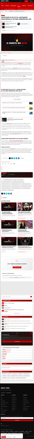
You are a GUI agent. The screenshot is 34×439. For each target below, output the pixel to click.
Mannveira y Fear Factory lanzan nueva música (7, 9)
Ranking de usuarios (26, 402)
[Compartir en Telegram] (16, 158)
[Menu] (1, 3)
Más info (5, 435)
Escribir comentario (17, 267)
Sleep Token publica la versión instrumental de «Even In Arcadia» (25, 212)
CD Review (19, 6)
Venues (2, 408)
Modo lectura (5, 158)
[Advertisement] (17, 289)
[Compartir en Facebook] (12, 158)
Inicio (2, 5)
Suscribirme (17, 341)
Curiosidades (13, 5)
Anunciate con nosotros (26, 406)
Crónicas (24, 5)
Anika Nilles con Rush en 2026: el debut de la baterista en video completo (23, 230)
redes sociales (20, 373)
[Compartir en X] (10, 158)
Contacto (24, 404)
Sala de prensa (3, 404)
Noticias (7, 5)
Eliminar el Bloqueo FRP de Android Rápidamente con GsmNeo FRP (9, 247)
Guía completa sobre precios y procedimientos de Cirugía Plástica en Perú (7, 213)
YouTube (8, 375)
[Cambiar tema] (20, 1)
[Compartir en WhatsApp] (14, 158)
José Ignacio (4, 30)
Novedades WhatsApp (14, 375)
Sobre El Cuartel (25, 408)
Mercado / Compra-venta (4, 402)
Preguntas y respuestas (4, 406)
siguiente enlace (9, 123)
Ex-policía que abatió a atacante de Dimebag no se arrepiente (23, 9)
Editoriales (14, 408)
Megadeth (20, 375)
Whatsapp (9, 373)
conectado (11, 275)
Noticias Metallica (26, 373)
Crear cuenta (25, 397)
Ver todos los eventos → (17, 313)
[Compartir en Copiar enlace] (19, 158)
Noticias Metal (5, 373)
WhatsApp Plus (4, 190)
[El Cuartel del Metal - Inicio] (5, 1)
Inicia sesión (16, 277)
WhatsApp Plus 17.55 (10, 190)
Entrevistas (30, 5)
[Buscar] (22, 1)
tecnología (4, 375)
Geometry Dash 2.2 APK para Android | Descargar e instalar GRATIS (7, 230)
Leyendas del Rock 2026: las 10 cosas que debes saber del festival (25, 247)
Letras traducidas (3, 411)
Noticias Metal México (26, 375)
